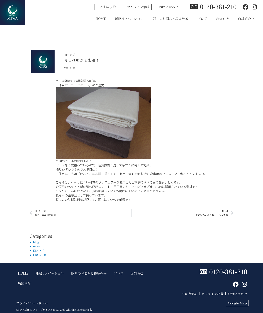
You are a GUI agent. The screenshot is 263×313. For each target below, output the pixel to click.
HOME (101, 18)
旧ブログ (69, 54)
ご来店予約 (189, 293)
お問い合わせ (237, 293)
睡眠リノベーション (129, 18)
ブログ (202, 18)
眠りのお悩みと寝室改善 (170, 18)
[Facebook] (245, 6)
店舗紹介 (244, 18)
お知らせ (222, 18)
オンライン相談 (212, 293)
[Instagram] (254, 6)
